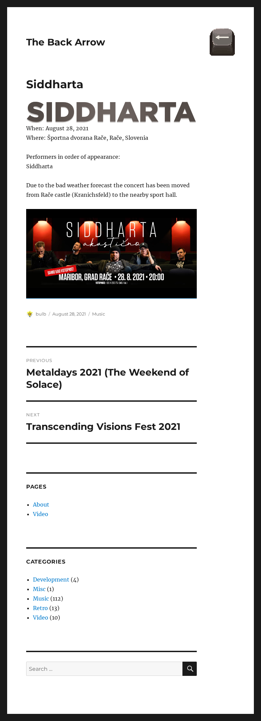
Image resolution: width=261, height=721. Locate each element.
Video (40, 514)
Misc (39, 589)
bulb (41, 314)
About (41, 504)
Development (51, 579)
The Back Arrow (65, 42)
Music (98, 314)
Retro (40, 608)
